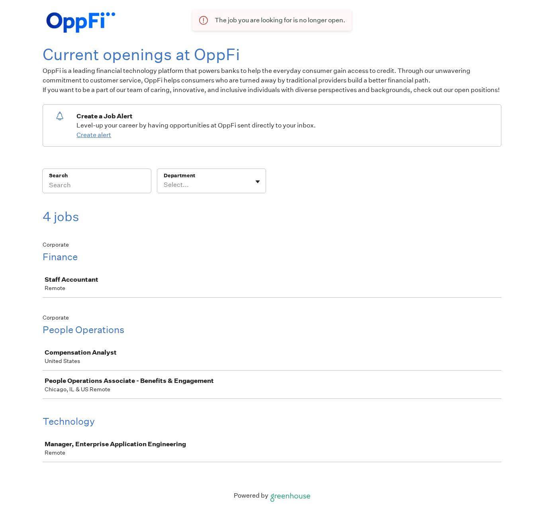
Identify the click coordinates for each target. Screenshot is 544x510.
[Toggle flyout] (257, 181)
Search (58, 175)
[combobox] (164, 184)
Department (179, 175)
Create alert (93, 135)
